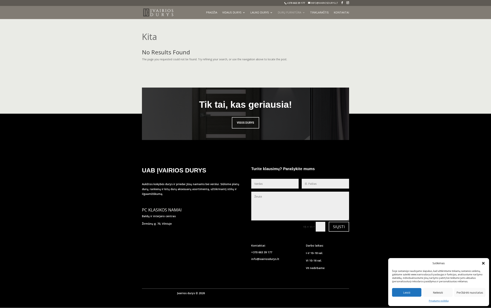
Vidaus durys (231, 12)
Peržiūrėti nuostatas (469, 292)
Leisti (406, 292)
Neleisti (438, 292)
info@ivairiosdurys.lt (265, 259)
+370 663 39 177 (261, 252)
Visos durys (245, 122)
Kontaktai (341, 12)
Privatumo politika (439, 300)
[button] (483, 263)
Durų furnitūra (289, 12)
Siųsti (339, 226)
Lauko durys (259, 12)
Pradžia (211, 12)
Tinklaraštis (319, 12)
